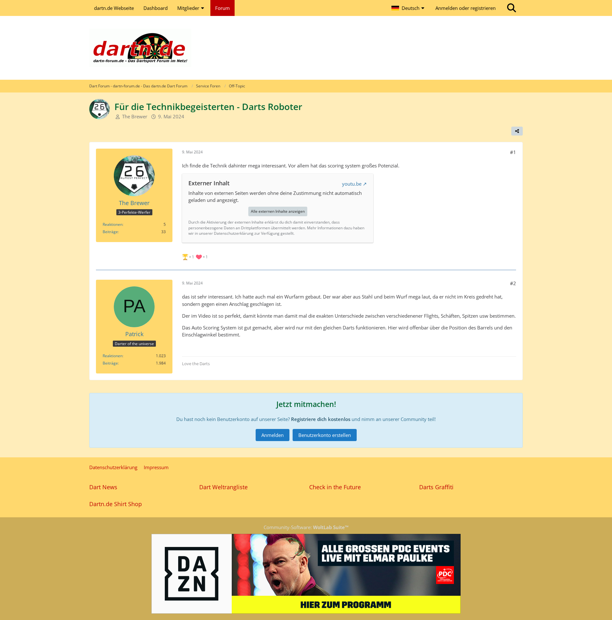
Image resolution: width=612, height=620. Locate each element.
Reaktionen (112, 224)
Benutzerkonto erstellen (324, 435)
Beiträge (110, 231)
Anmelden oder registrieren (465, 8)
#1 (513, 152)
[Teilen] (517, 131)
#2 (513, 283)
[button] (409, 8)
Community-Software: (306, 527)
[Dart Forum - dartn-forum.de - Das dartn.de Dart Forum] (306, 48)
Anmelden (272, 435)
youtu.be (351, 184)
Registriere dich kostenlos (320, 419)
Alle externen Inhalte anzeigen (278, 211)
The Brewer (134, 116)
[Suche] (511, 8)
